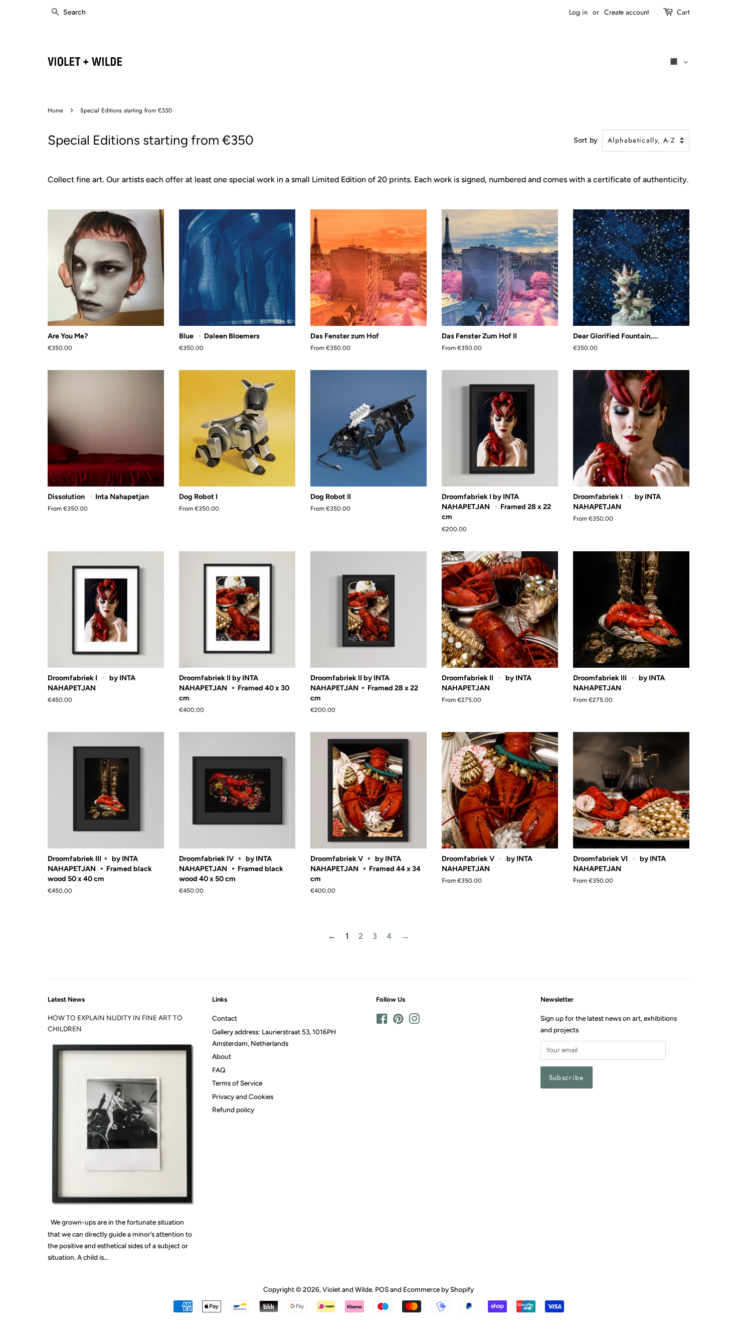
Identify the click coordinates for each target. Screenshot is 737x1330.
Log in (578, 12)
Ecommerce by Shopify (438, 1289)
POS (382, 1289)
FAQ (219, 1070)
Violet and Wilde (347, 1289)
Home (55, 110)
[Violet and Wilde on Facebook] (382, 1021)
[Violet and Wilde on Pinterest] (398, 1021)
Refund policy (233, 1110)
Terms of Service (237, 1083)
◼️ (676, 61)
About (221, 1056)
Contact (224, 1018)
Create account (626, 12)
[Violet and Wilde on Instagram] (414, 1021)
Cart (683, 12)
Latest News (66, 999)
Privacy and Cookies (242, 1097)
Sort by (586, 140)
